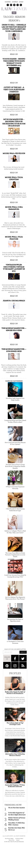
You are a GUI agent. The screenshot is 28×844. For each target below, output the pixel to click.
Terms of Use (11, 840)
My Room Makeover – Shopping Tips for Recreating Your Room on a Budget (13, 122)
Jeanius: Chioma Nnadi (14, 300)
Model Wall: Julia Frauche (14, 238)
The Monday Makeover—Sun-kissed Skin (13, 350)
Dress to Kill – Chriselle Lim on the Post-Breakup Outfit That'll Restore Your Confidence (14, 28)
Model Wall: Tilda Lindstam (14, 178)
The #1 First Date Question (16, 808)
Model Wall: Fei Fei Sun (14, 153)
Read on (14, 54)
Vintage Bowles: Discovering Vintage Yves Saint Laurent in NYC (14, 268)
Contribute (15, 2)
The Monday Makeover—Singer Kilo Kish (13, 329)
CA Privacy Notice (19, 838)
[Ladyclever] (14, 8)
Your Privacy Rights (9, 838)
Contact (21, 2)
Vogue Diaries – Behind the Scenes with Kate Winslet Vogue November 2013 (13, 62)
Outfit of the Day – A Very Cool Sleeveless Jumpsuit (13, 89)
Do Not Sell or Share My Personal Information (14, 841)
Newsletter (8, 2)
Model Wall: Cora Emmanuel (14, 208)
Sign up (23, 652)
